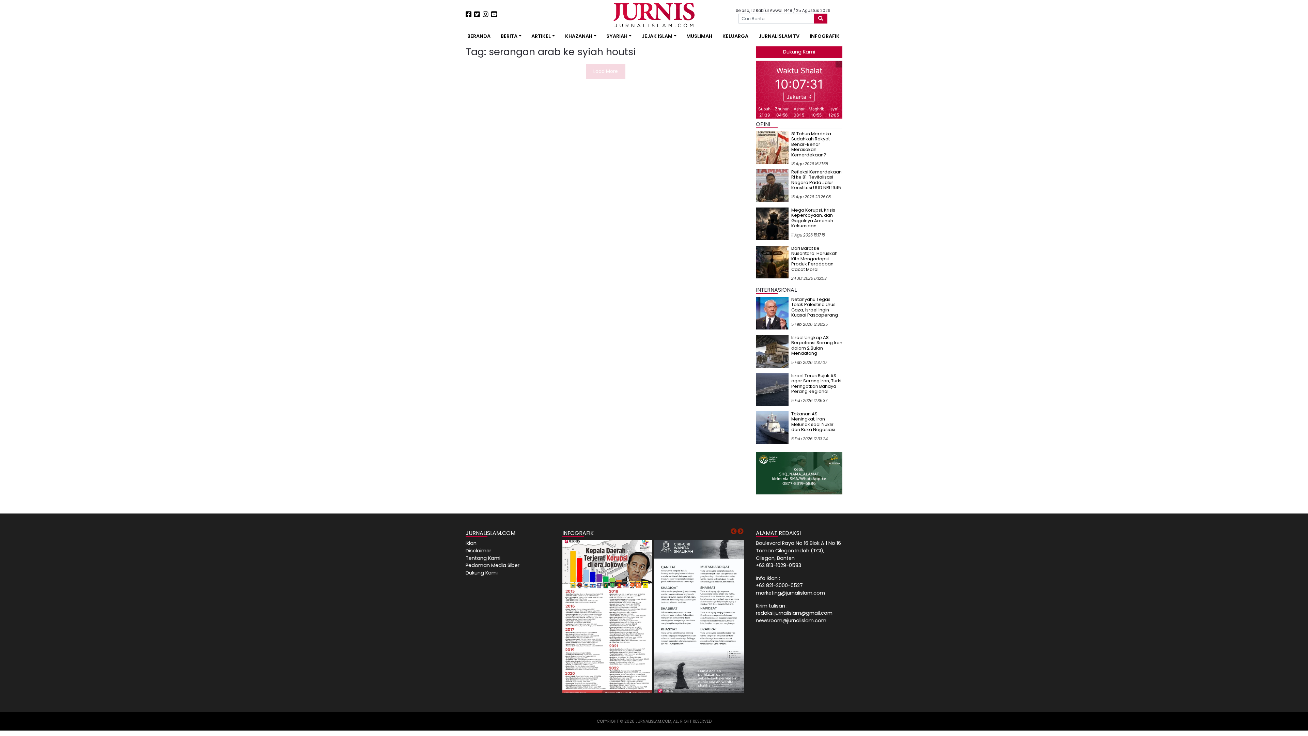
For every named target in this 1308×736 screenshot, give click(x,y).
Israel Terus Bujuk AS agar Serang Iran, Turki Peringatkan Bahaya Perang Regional (816, 383)
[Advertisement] (444, 126)
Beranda (478, 36)
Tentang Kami (483, 558)
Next (740, 531)
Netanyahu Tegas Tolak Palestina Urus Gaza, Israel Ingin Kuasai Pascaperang (814, 307)
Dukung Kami (799, 51)
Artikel (541, 36)
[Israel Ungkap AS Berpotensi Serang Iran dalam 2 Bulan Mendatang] (772, 351)
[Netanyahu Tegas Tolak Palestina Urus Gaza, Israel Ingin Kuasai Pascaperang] (772, 312)
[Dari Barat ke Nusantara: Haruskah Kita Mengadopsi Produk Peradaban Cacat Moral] (772, 261)
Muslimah (699, 36)
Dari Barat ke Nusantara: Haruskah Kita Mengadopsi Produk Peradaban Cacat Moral (814, 259)
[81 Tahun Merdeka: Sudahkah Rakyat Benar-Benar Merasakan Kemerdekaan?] (772, 147)
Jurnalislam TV (779, 36)
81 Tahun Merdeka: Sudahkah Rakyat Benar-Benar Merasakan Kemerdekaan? (811, 144)
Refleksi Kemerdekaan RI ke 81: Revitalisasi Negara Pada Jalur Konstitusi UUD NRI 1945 (816, 180)
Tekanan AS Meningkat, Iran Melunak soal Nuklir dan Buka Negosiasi (813, 422)
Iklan (471, 543)
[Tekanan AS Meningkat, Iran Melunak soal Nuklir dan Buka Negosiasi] (772, 427)
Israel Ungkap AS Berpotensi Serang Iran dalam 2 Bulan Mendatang (816, 345)
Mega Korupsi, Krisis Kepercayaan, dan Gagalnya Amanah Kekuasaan (813, 218)
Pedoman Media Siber (492, 565)
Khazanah (578, 36)
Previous (733, 531)
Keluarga (735, 36)
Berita (509, 36)
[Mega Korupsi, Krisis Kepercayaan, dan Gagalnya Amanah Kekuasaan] (772, 223)
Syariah (616, 36)
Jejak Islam (657, 36)
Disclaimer (478, 550)
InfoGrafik (825, 36)
